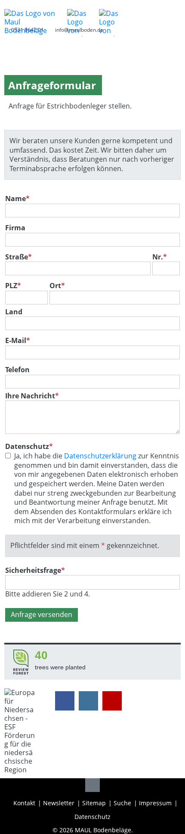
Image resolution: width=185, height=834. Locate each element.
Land (13, 311)
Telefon (17, 369)
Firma (15, 227)
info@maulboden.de (79, 29)
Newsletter (58, 803)
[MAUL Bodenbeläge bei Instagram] (88, 701)
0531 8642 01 (27, 29)
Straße (18, 257)
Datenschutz (92, 817)
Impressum (155, 803)
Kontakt (24, 803)
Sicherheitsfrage (35, 570)
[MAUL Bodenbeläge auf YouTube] (112, 701)
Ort (57, 285)
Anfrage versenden (41, 614)
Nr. (159, 257)
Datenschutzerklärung (100, 456)
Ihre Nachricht (32, 395)
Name (17, 198)
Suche (122, 803)
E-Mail (17, 340)
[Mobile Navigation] (174, 13)
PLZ (13, 285)
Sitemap (94, 803)
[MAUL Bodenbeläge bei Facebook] (64, 701)
